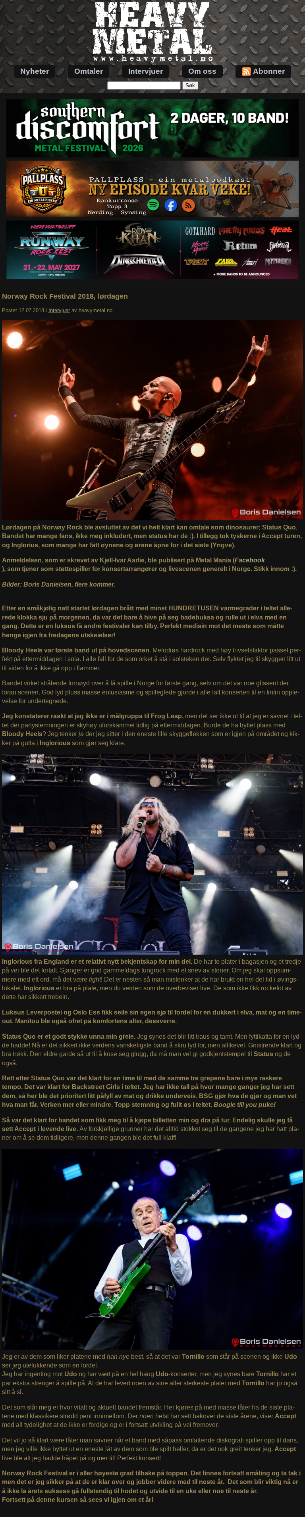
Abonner (269, 71)
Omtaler (88, 71)
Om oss (202, 71)
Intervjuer (145, 71)
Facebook (250, 560)
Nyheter (34, 71)
